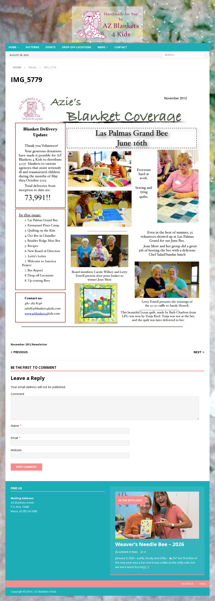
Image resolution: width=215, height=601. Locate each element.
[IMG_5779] (108, 339)
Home (12, 47)
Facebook (187, 583)
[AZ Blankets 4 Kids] (107, 41)
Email (15, 438)
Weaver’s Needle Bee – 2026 (149, 544)
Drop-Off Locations (76, 47)
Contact (120, 47)
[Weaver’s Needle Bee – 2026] (157, 515)
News (101, 47)
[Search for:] (183, 55)
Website (16, 450)
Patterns (32, 47)
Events (50, 47)
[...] (147, 567)
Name (15, 426)
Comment (17, 394)
